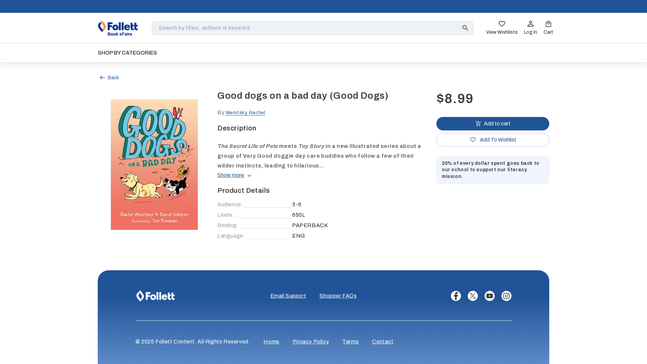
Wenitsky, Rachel (246, 112)
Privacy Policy (311, 341)
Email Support (288, 296)
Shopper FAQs (338, 296)
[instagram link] (506, 296)
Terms (350, 341)
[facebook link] (456, 296)
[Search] (465, 28)
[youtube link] (490, 296)
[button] (548, 28)
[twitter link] (473, 296)
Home (271, 341)
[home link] (118, 28)
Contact (382, 341)
